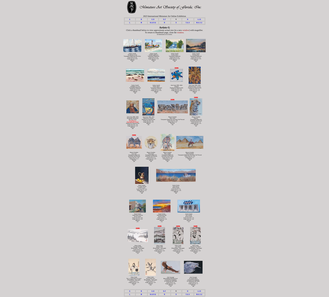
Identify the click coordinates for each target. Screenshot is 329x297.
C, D (153, 19)
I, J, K (199, 19)
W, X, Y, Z (199, 22)
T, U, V (188, 22)
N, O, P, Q (153, 22)
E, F (164, 19)
